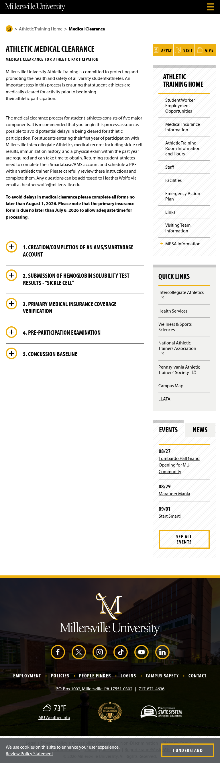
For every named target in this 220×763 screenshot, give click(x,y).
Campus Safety (162, 675)
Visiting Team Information (177, 227)
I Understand (188, 750)
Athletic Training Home (40, 29)
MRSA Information (183, 243)
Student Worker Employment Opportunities (180, 105)
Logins (128, 675)
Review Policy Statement (29, 753)
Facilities (173, 180)
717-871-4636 (151, 688)
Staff (169, 167)
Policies (60, 675)
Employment (27, 675)
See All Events (184, 539)
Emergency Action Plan (182, 196)
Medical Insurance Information (182, 126)
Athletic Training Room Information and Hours (183, 148)
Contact (197, 675)
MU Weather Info (54, 717)
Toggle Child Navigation (161, 243)
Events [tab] (168, 429)
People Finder (95, 675)
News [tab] (200, 429)
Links (170, 212)
